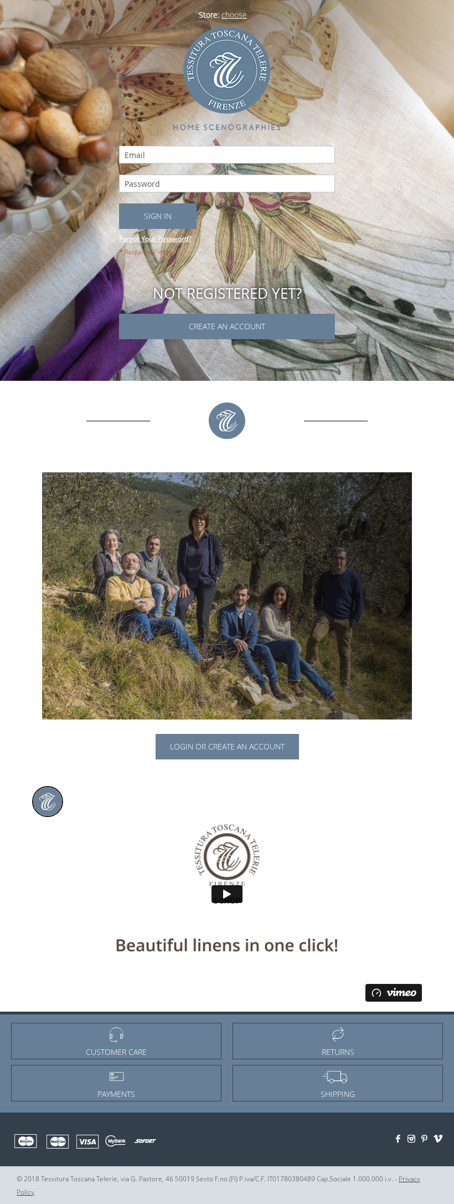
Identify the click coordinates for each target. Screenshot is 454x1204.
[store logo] (227, 77)
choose (234, 14)
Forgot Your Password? (155, 238)
